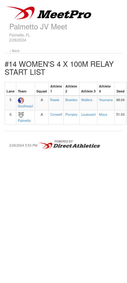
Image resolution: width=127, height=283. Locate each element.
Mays (103, 114)
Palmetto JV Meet (38, 26)
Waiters (86, 99)
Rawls (54, 99)
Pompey (71, 114)
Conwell (56, 114)
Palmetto (24, 120)
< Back (14, 50)
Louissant (88, 114)
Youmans (106, 99)
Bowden (71, 99)
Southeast (25, 105)
